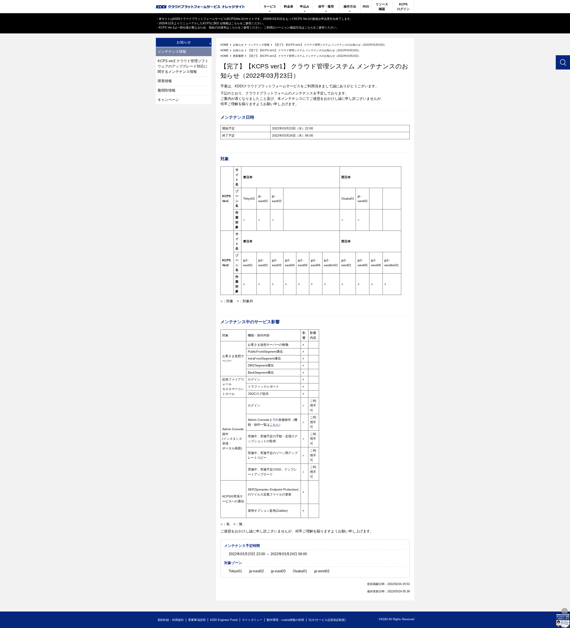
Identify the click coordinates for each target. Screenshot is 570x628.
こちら (235, 23)
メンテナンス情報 (172, 51)
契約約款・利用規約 (171, 620)
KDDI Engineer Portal (224, 620)
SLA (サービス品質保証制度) (327, 620)
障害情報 (165, 81)
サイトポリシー (252, 620)
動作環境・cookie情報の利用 (285, 620)
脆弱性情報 (166, 90)
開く (563, 621)
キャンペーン (168, 100)
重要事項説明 (197, 620)
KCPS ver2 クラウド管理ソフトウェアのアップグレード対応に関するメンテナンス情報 (183, 66)
